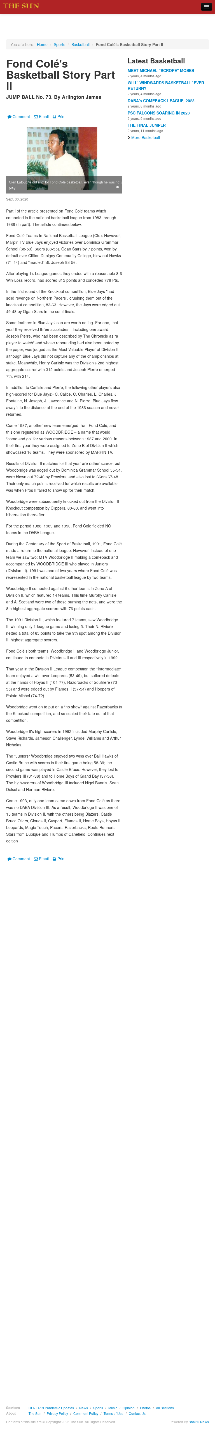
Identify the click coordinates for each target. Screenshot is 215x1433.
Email (44, 116)
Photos (145, 1407)
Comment (21, 116)
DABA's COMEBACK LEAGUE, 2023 (161, 100)
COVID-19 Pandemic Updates (51, 1407)
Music (112, 1407)
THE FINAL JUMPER (147, 125)
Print (61, 116)
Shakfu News (199, 1421)
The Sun (35, 1413)
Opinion (129, 1407)
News (83, 1407)
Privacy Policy (57, 1413)
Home (42, 44)
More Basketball (145, 137)
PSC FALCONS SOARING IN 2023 (159, 113)
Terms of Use (113, 1413)
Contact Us (137, 1413)
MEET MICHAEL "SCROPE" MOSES (161, 70)
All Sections (165, 1407)
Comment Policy (85, 1413)
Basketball (80, 44)
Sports (59, 44)
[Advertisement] (64, 1126)
